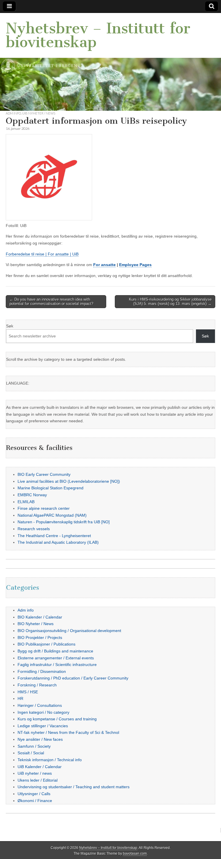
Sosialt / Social (31, 753)
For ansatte (104, 264)
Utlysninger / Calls (34, 793)
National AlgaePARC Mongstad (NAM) (52, 515)
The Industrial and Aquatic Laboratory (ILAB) (58, 542)
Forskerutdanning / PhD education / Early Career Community (73, 678)
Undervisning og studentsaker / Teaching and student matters (73, 786)
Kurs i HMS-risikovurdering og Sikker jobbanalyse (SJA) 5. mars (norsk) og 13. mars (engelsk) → (170, 301)
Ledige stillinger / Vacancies (43, 726)
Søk (9, 326)
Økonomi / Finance (35, 800)
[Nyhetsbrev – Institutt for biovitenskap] (110, 62)
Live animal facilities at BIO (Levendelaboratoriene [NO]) (69, 481)
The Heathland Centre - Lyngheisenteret (54, 535)
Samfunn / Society (34, 746)
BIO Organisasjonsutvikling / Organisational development (69, 630)
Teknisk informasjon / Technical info (50, 759)
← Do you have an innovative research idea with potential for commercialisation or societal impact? (51, 301)
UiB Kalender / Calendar (40, 766)
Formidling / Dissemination (42, 671)
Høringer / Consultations (40, 705)
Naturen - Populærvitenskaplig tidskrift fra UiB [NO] (64, 522)
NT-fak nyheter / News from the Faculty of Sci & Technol (68, 732)
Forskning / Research (37, 685)
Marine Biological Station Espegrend (50, 488)
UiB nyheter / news (38, 113)
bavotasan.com (135, 854)
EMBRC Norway (32, 495)
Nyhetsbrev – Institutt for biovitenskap (98, 35)
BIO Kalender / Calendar (40, 617)
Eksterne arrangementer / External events (56, 658)
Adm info (13, 113)
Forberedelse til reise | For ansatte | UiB (42, 254)
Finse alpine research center (44, 508)
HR (20, 698)
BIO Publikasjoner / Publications (46, 644)
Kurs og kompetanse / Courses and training (57, 719)
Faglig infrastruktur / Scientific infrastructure (57, 664)
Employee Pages (135, 264)
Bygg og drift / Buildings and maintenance (55, 651)
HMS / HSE (28, 692)
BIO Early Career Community (44, 474)
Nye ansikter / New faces (40, 739)
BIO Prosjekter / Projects (40, 637)
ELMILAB (26, 501)
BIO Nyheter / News (36, 623)
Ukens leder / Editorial (38, 780)
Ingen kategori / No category (43, 712)
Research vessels (34, 528)
